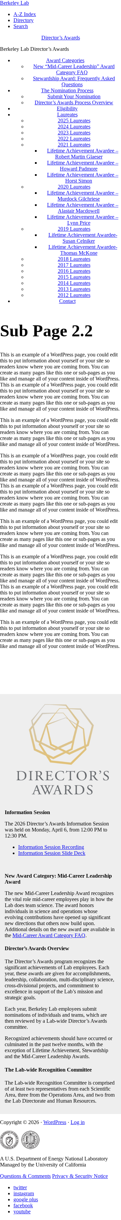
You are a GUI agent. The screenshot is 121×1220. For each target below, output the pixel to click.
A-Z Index (24, 14)
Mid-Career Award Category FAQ (48, 935)
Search (20, 26)
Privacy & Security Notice (80, 1176)
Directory (23, 20)
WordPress (54, 1122)
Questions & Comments (25, 1176)
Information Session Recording (51, 847)
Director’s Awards (60, 37)
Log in (78, 1122)
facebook (23, 1205)
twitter (20, 1187)
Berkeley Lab (14, 3)
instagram (23, 1193)
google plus (25, 1199)
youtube (22, 1211)
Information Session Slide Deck (51, 853)
